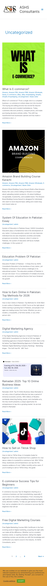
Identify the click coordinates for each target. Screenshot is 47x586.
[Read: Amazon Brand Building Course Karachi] (23, 151)
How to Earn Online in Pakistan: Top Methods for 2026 (21, 294)
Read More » (6, 123)
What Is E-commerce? (15, 89)
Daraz (4, 94)
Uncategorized (23, 97)
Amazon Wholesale (35, 92)
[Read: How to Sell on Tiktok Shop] (23, 431)
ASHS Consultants (30, 9)
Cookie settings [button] (9, 581)
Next (41, 556)
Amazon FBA (13, 92)
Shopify (38, 94)
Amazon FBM (23, 92)
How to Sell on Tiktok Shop (19, 448)
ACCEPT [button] (21, 581)
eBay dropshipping (28, 94)
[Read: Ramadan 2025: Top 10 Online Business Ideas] (23, 368)
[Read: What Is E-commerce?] (23, 64)
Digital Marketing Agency (17, 328)
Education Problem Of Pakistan (21, 256)
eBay (19, 94)
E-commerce (11, 94)
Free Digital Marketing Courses (21, 520)
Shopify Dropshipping (9, 97)
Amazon (5, 92)
